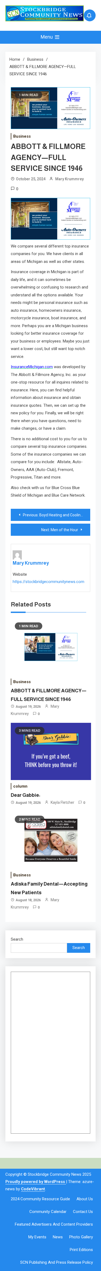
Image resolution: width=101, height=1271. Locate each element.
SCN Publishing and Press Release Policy (56, 1262)
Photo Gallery (81, 1237)
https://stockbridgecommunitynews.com (48, 581)
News (58, 1237)
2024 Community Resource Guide (40, 1199)
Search (17, 939)
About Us (84, 1199)
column (20, 786)
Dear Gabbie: (25, 795)
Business (22, 136)
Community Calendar (48, 1211)
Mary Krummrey (69, 179)
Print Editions (81, 1249)
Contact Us (83, 1211)
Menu (47, 37)
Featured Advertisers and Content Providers (54, 1224)
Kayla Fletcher (62, 802)
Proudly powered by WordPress (35, 1181)
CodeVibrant (33, 1189)
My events (37, 1237)
